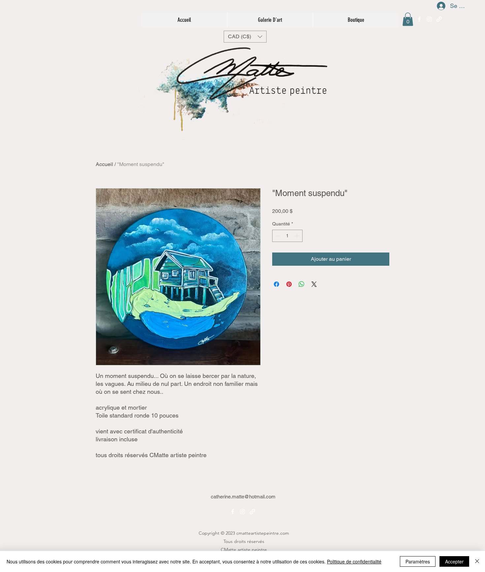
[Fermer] (477, 561)
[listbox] (245, 37)
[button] (407, 19)
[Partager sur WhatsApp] (302, 284)
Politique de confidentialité (354, 561)
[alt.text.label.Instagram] (429, 19)
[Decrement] (277, 236)
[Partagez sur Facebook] (276, 284)
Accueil (104, 164)
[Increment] (297, 236)
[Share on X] (314, 284)
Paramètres (417, 561)
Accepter (454, 561)
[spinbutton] (287, 236)
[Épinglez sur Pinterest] (289, 284)
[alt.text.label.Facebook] (419, 19)
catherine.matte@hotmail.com (243, 496)
